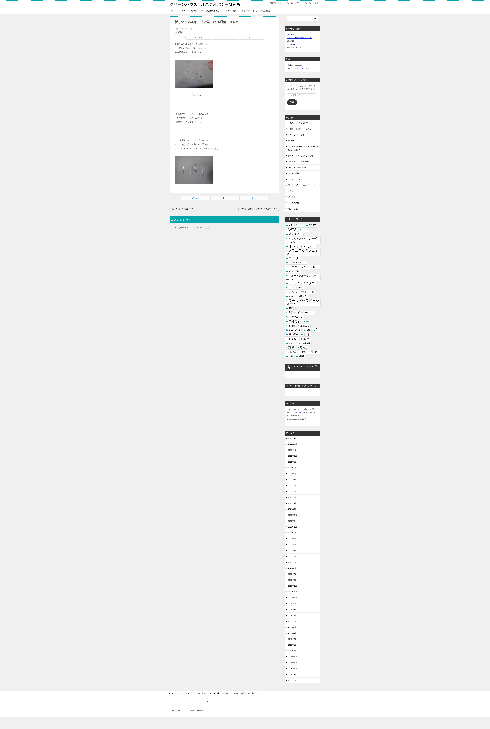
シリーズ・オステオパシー (299, 161)
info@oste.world (293, 44)
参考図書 (291, 197)
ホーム (173, 11)
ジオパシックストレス (303, 266)
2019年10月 (293, 598)
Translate (305, 68)
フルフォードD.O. (301, 291)
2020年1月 (292, 580)
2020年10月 (293, 527)
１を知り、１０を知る (297, 135)
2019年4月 (292, 633)
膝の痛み (293, 339)
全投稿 (290, 191)
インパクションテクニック (302, 240)
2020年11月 (293, 521)
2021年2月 (292, 503)
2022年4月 (292, 450)
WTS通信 (179, 32)
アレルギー (295, 234)
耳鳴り (308, 321)
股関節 (291, 326)
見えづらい (294, 343)
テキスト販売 (231, 11)
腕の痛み (293, 334)
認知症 (303, 347)
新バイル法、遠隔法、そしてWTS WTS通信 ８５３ (257, 209)
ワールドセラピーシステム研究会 (301, 386)
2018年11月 (293, 663)
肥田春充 (304, 325)
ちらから (297, 412)
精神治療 (294, 321)
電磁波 (314, 352)
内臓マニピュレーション (301, 312)
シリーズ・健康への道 (297, 167)
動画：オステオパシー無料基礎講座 (256, 11)
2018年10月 (293, 669)
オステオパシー (301, 246)
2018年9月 (292, 674)
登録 (292, 102)
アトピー (305, 230)
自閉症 (306, 339)
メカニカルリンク (297, 296)
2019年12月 (293, 586)
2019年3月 (292, 639)
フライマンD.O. (296, 287)
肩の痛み (294, 330)
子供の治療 (295, 317)
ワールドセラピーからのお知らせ (301, 185)
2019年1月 (292, 651)
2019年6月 (292, 621)
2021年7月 (292, 474)
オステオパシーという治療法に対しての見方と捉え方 (303, 148)
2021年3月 (292, 497)
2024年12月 (293, 444)
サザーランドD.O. (297, 262)
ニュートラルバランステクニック (302, 277)
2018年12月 (293, 657)
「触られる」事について (298, 123)
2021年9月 (292, 462)
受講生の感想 (293, 203)
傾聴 (291, 308)
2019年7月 (292, 615)
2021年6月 (292, 480)
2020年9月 (292, 533)
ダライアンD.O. (294, 271)
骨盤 (301, 356)
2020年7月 (292, 544)
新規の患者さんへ (213, 11)
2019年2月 (292, 645)
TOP (189, 693)
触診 (307, 343)
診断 (291, 347)
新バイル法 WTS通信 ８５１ (183, 209)
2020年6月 (292, 550)
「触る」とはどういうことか (299, 129)
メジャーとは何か (295, 179)
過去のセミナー (294, 209)
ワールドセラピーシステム (302, 302)
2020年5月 (292, 556)
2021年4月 (292, 491)
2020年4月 (292, 562)
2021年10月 (293, 456)
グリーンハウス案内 (189, 11)
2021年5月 (292, 485)
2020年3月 (292, 568)
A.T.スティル (295, 225)
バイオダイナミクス (301, 283)
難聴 (303, 352)
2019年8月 (292, 610)
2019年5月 (292, 627)
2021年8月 (292, 468)
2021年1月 (292, 509)
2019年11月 (293, 592)
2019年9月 (292, 604)
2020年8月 (292, 539)
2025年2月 (292, 438)
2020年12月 (293, 515)
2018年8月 (292, 680)
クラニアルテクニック (302, 252)
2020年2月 (292, 574)
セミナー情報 (293, 173)
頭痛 (290, 356)
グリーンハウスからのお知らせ (300, 156)
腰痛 (306, 334)
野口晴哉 (292, 352)
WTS (292, 230)
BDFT (312, 225)
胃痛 (308, 330)
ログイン (197, 227)
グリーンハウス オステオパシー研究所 (205, 4)
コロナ (293, 258)
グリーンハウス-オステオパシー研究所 (301, 367)
